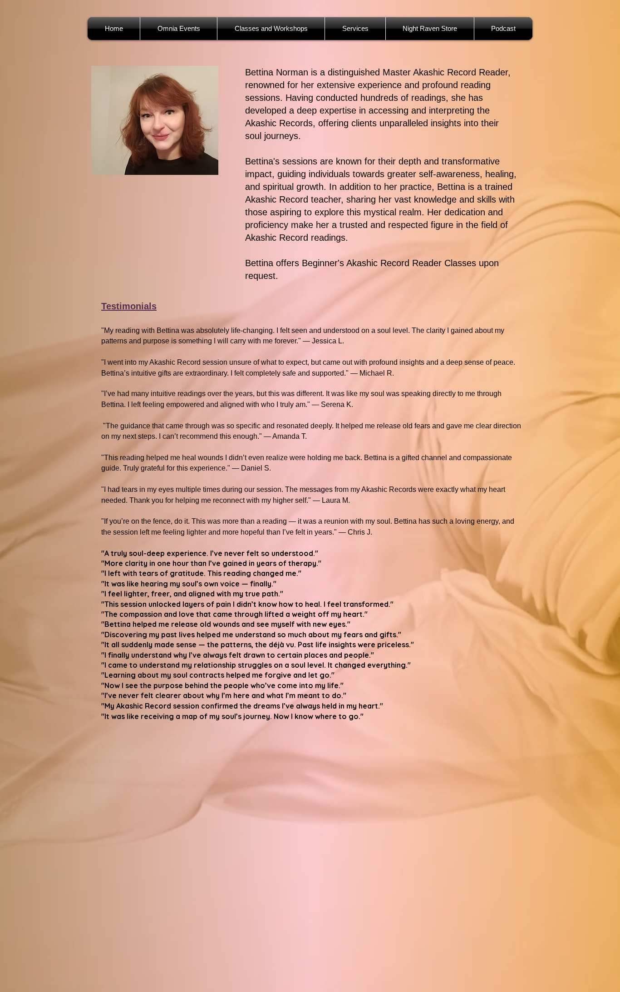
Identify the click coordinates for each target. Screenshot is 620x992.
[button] (355, 28)
